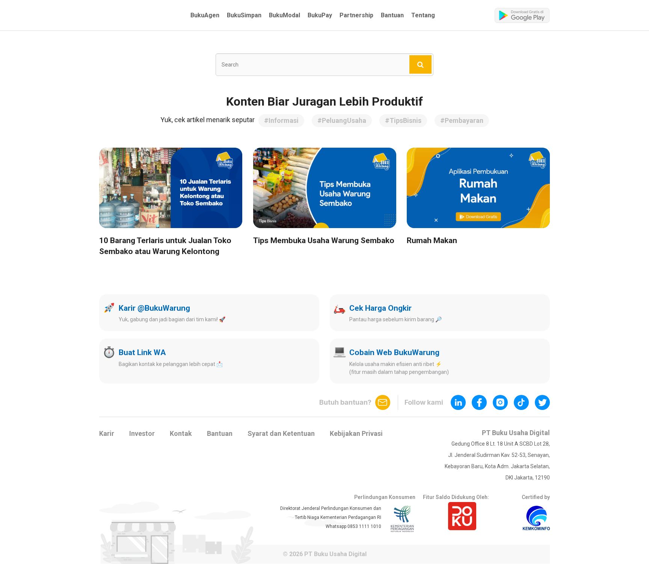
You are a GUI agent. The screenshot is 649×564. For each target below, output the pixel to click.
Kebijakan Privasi (356, 433)
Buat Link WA (142, 352)
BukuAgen (204, 15)
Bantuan (392, 15)
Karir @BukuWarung (154, 308)
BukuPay (320, 15)
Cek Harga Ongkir (380, 308)
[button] (137, 15)
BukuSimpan (244, 15)
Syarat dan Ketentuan (281, 433)
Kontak (181, 433)
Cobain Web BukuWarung (394, 352)
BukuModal (284, 15)
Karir (106, 433)
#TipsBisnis (403, 120)
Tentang (423, 15)
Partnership (356, 15)
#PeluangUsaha (341, 120)
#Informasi (281, 120)
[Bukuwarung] (137, 15)
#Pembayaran (461, 120)
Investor (142, 433)
